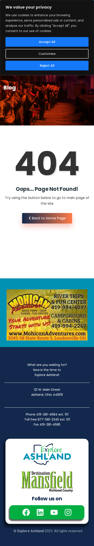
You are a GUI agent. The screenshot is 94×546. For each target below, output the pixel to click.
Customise (47, 54)
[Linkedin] (40, 512)
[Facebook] (26, 512)
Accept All (47, 42)
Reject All (47, 65)
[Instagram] (68, 512)
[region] (47, 37)
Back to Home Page (48, 218)
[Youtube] (54, 512)
